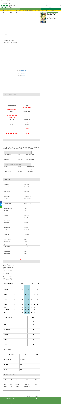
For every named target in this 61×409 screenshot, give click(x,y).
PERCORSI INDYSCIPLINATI (32, 10)
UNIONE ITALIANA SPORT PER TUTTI (5, 0)
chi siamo (16, 10)
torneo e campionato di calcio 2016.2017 (50, 10)
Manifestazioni (25, 10)
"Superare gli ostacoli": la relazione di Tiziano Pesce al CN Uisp (52, 14)
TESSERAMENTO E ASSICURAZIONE (9, 10)
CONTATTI (20, 10)
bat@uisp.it (10, 403)
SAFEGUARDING (5, 3)
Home (3, 10)
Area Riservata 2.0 (40, 398)
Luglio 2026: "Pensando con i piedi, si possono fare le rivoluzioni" (52, 18)
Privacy (10, 3)
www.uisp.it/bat (23, 70)
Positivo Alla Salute (40, 10)
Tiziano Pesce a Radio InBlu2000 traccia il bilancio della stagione (52, 22)
